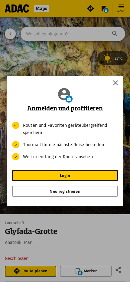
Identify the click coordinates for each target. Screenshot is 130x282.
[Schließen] (115, 83)
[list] (65, 141)
